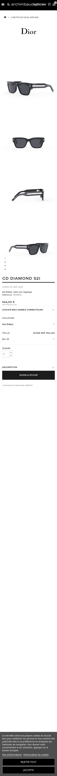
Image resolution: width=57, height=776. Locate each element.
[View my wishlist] (49, 5)
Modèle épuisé (28, 375)
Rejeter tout (28, 762)
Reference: (7, 295)
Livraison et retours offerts (17, 385)
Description (9, 367)
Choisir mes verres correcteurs (22, 310)
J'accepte (28, 770)
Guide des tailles (44, 333)
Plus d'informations (12, 754)
